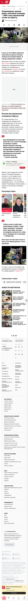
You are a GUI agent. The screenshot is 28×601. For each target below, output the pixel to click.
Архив (16, 385)
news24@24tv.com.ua (7, 341)
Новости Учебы (8, 485)
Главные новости (8, 401)
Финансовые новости (9, 459)
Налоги (6, 463)
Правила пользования (7, 378)
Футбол (6, 517)
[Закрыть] (25, 587)
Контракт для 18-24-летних (10, 443)
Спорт (6, 513)
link (15, 347)
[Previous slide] (4, 253)
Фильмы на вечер (8, 476)
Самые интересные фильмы (11, 472)
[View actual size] (21, 248)
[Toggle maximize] (24, 248)
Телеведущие (5, 373)
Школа (6, 491)
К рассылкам (9, 544)
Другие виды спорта (9, 523)
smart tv (6, 558)
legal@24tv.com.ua (19, 580)
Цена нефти (7, 455)
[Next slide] (24, 253)
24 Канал (4, 6)
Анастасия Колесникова (11, 20)
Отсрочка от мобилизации (10, 445)
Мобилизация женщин (9, 441)
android (6, 554)
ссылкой (7, 71)
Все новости (7, 399)
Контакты (17, 376)
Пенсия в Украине (8, 465)
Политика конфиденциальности (7, 382)
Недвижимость (8, 502)
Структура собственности (18, 382)
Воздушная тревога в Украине (11, 424)
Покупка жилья (8, 506)
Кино (5, 470)
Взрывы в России (8, 428)
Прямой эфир (7, 405)
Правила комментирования (19, 370)
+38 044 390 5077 (19, 341)
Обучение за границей (9, 497)
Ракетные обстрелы (9, 418)
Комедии (6, 478)
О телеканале (5, 371)
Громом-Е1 (18, 271)
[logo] (6, 2)
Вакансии (17, 379)
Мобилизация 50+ (8, 439)
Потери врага (7, 430)
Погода (6, 411)
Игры (16, 389)
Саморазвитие (7, 495)
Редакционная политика (5, 368)
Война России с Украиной (11, 416)
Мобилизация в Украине (11, 435)
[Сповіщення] (26, 2)
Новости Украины (11, 6)
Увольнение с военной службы (11, 437)
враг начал (5, 63)
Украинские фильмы (9, 474)
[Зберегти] (24, 25)
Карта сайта (18, 387)
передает (15, 69)
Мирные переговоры (9, 422)
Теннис (6, 519)
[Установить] (14, 590)
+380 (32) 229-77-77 (10, 579)
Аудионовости (7, 409)
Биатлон (6, 521)
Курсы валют (7, 457)
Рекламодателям (6, 376)
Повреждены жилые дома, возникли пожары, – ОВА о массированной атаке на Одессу (21, 6)
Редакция (4, 365)
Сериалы (6, 480)
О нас (3, 363)
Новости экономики (10, 453)
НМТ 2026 (6, 493)
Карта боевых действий (10, 420)
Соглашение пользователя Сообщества (18, 366)
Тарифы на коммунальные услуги (12, 461)
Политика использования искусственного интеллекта (5, 386)
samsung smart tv (16, 558)
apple (16, 554)
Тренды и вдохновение (10, 508)
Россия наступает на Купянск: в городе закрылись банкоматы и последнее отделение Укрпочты (14, 107)
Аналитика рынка (8, 504)
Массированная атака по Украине (12, 426)
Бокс (5, 515)
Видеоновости (7, 407)
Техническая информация (18, 374)
